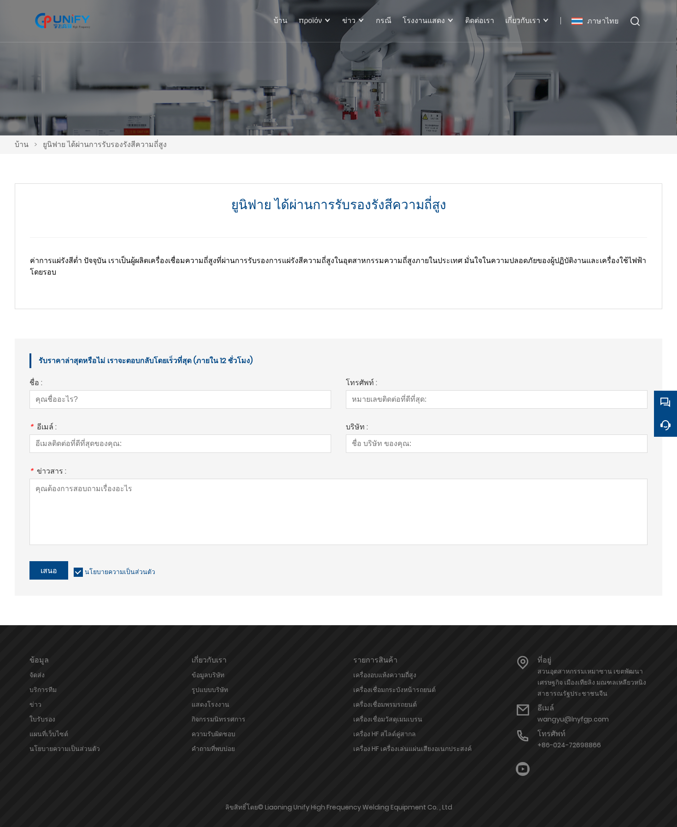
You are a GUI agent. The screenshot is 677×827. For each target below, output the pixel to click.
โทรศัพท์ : (361, 383)
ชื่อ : (35, 383)
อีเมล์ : (43, 427)
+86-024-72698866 (569, 745)
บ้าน (22, 144)
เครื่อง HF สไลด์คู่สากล (384, 734)
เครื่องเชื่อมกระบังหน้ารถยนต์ (394, 689)
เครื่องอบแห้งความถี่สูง (384, 675)
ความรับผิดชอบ (213, 734)
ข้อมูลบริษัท (208, 675)
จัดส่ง (37, 675)
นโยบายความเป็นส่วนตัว (120, 571)
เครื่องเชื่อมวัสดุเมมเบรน (387, 719)
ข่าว (35, 704)
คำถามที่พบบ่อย (213, 748)
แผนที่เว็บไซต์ (48, 734)
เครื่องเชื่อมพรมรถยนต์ (385, 704)
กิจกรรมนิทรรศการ (218, 719)
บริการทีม (43, 689)
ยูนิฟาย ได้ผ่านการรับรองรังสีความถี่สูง (105, 144)
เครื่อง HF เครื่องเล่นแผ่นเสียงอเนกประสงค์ (412, 748)
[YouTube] (522, 769)
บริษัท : (357, 427)
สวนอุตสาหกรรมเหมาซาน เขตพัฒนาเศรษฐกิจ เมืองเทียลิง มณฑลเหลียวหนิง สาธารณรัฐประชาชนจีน (591, 682)
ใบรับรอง (42, 719)
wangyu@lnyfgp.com (573, 719)
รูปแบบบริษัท (210, 689)
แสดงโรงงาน (210, 704)
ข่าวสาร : (47, 472)
